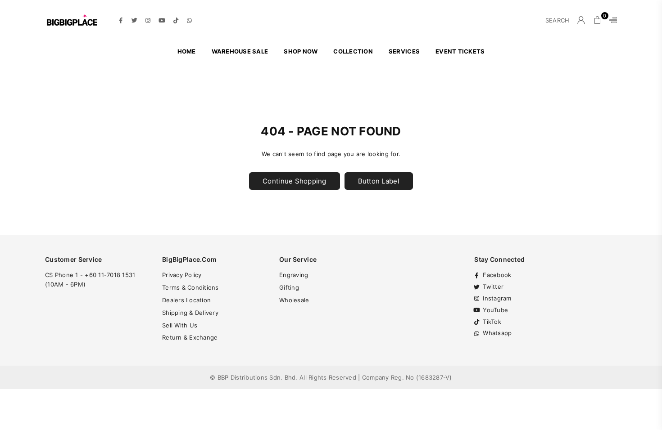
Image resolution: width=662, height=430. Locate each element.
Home (186, 51)
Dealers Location (186, 300)
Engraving (293, 274)
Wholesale (294, 300)
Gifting (289, 287)
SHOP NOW (300, 51)
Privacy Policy (182, 274)
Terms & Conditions (190, 287)
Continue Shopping (294, 181)
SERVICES (404, 51)
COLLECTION (353, 51)
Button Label (378, 181)
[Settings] (611, 20)
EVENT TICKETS (460, 51)
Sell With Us (179, 325)
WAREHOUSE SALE (240, 51)
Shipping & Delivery (190, 312)
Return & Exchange (190, 337)
